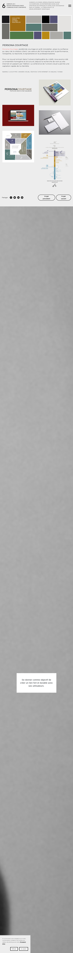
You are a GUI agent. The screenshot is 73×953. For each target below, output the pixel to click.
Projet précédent (46, 197)
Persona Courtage (10, 49)
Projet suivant (63, 197)
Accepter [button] (24, 949)
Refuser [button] (14, 949)
